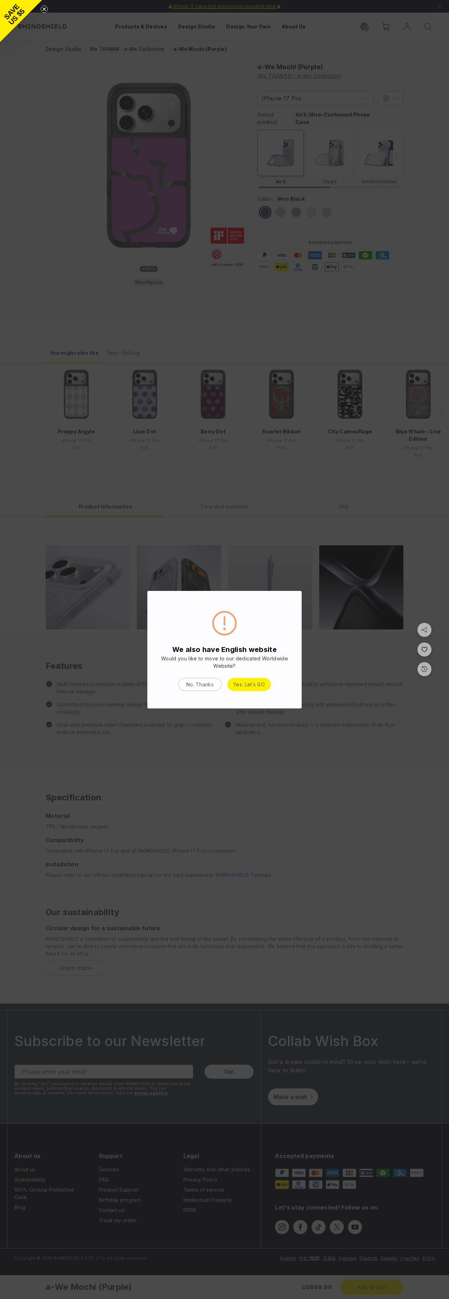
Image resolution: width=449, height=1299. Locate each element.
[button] (21, 21)
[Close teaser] (44, 9)
